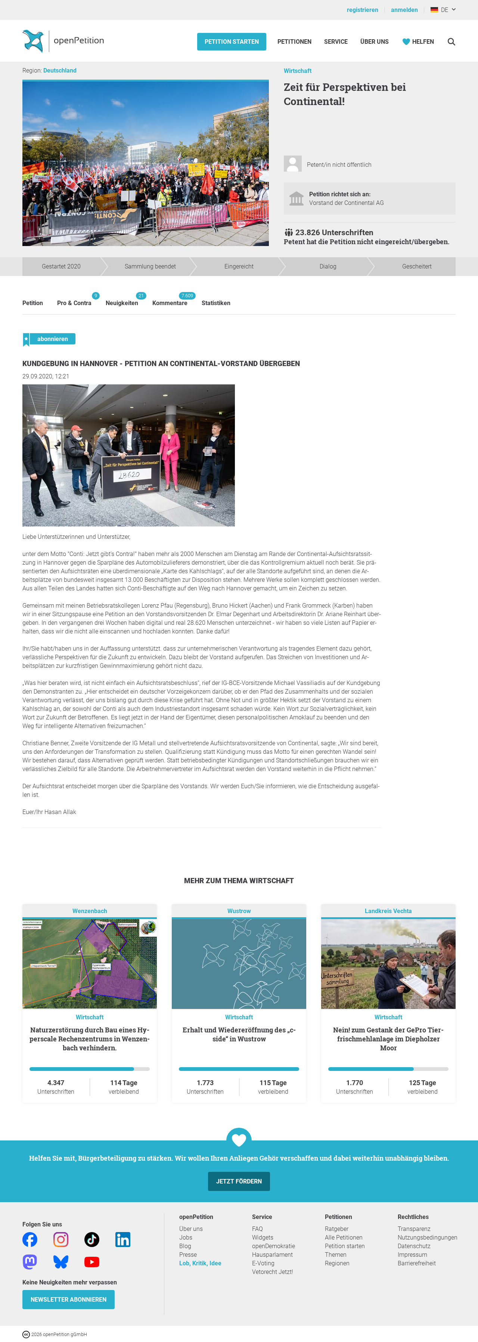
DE (443, 9)
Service (336, 41)
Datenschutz (414, 1246)
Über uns (191, 1228)
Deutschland (60, 70)
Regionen (337, 1263)
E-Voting (263, 1263)
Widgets (262, 1237)
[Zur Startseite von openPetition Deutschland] (64, 40)
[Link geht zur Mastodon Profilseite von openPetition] (29, 1261)
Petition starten (232, 41)
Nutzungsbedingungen (427, 1237)
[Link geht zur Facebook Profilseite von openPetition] (29, 1239)
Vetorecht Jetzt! (272, 1271)
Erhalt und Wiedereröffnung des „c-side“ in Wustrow (239, 1034)
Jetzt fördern (239, 1181)
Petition (32, 303)
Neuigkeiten (122, 300)
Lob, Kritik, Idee (200, 1263)
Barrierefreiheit (417, 1263)
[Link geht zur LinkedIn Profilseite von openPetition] (122, 1239)
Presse (188, 1254)
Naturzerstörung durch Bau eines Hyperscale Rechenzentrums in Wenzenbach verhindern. (90, 1038)
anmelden (404, 9)
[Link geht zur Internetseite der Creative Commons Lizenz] (26, 1334)
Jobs (185, 1237)
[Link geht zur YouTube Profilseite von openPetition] (91, 1261)
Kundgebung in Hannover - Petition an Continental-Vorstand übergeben (161, 363)
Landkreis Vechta (388, 911)
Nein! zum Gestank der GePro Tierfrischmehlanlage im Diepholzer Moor (388, 1038)
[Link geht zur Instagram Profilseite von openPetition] (60, 1239)
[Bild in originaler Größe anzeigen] (128, 524)
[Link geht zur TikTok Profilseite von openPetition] (91, 1239)
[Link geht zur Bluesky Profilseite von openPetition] (60, 1261)
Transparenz (414, 1228)
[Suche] (451, 41)
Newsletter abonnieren (68, 1299)
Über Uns (374, 41)
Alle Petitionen (344, 1237)
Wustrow (239, 911)
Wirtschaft (297, 70)
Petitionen (295, 41)
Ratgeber (336, 1228)
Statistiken (216, 303)
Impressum (412, 1254)
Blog (185, 1246)
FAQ (257, 1228)
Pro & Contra (74, 300)
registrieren (362, 9)
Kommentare (169, 300)
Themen (336, 1254)
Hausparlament (272, 1254)
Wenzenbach (89, 911)
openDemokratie (273, 1246)
